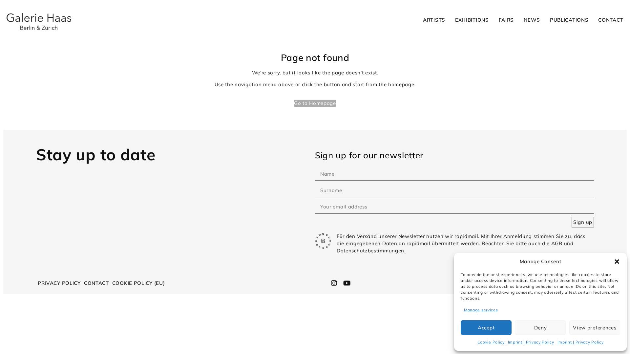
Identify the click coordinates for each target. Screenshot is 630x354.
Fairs (506, 20)
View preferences (594, 327)
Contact (610, 20)
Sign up (582, 222)
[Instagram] (334, 283)
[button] (617, 261)
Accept (486, 327)
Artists (434, 20)
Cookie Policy (491, 342)
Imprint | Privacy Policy (531, 342)
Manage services (481, 309)
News (532, 20)
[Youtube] (346, 283)
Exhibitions (472, 20)
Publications (569, 20)
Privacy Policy (59, 283)
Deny (540, 327)
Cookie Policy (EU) (138, 283)
